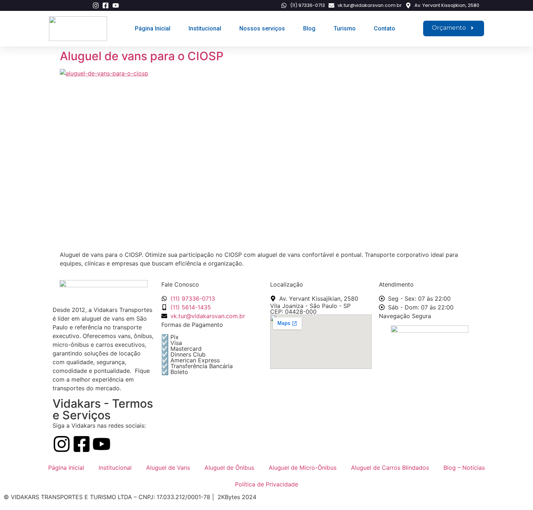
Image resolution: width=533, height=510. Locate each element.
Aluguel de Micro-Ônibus (302, 467)
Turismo (345, 28)
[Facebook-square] (82, 445)
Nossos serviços (262, 28)
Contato (384, 28)
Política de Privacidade (266, 484)
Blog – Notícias (464, 467)
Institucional (205, 28)
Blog (309, 28)
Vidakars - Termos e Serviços (103, 409)
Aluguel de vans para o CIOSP (141, 56)
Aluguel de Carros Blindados (390, 467)
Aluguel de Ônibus (229, 467)
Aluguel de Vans (168, 467)
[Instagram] (62, 445)
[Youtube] (101, 445)
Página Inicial (152, 28)
